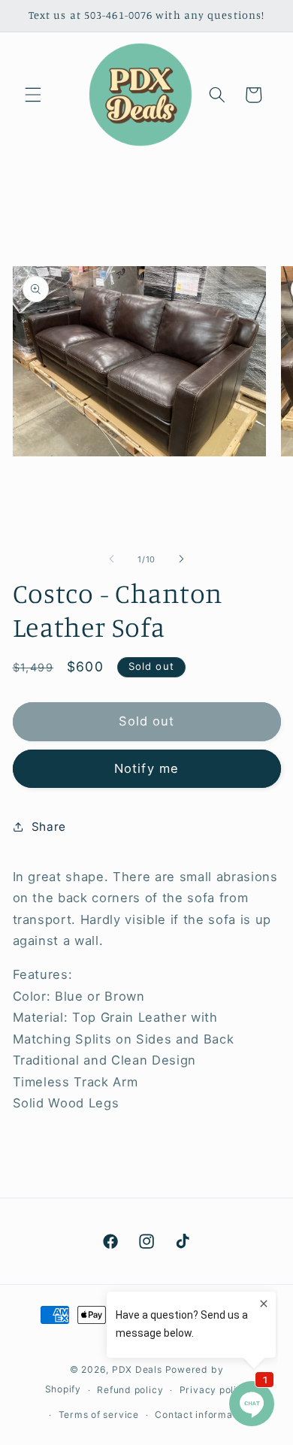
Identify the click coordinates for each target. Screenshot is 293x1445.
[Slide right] (181, 559)
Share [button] (49, 826)
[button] (33, 95)
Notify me (146, 768)
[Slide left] (111, 559)
